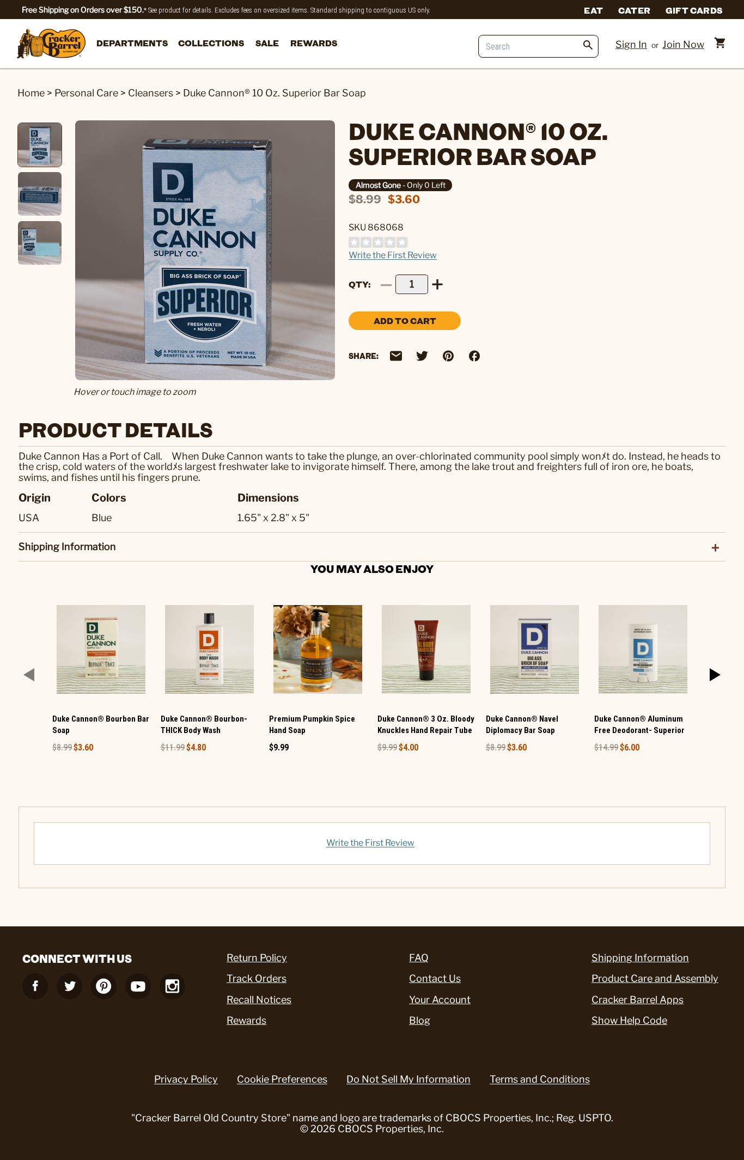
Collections (211, 42)
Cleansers (150, 93)
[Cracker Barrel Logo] (51, 44)
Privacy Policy (186, 1079)
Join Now (683, 44)
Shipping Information (640, 957)
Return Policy (257, 957)
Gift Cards (694, 9)
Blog (419, 1020)
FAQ (419, 957)
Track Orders (256, 978)
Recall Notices (259, 999)
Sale (267, 42)
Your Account (440, 999)
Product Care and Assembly (654, 978)
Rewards (313, 42)
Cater (634, 9)
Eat (593, 9)
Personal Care (86, 93)
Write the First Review (393, 255)
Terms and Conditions (540, 1079)
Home (31, 93)
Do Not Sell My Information (408, 1079)
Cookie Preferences (282, 1079)
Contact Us (435, 978)
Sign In (631, 44)
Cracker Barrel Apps (637, 999)
